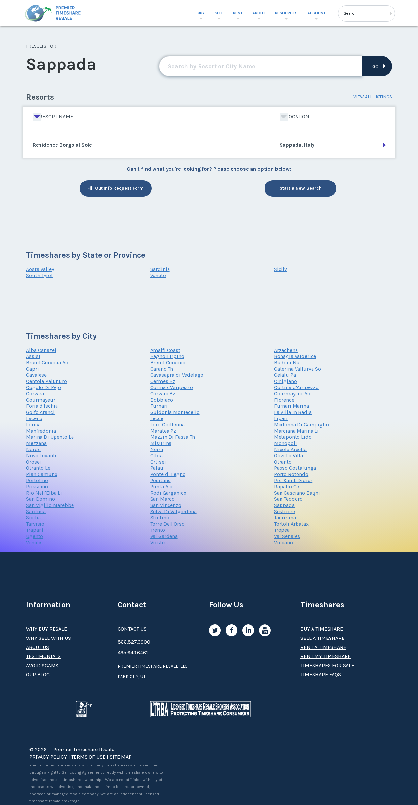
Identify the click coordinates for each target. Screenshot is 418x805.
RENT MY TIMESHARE (325, 656)
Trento (157, 530)
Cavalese (36, 375)
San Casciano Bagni (297, 493)
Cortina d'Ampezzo (296, 387)
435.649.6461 (133, 652)
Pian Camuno (41, 474)
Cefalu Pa (285, 375)
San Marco (162, 499)
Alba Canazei (41, 350)
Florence (284, 400)
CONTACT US (132, 629)
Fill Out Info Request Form (116, 188)
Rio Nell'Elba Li (44, 493)
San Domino (40, 499)
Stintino (159, 517)
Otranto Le (38, 468)
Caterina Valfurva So (297, 369)
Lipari (281, 418)
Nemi (156, 449)
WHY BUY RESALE (46, 629)
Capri (32, 369)
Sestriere (284, 511)
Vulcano (283, 542)
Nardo (33, 449)
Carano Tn (161, 369)
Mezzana (36, 443)
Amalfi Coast (165, 350)
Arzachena (286, 350)
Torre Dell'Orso (167, 524)
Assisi (33, 356)
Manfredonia (41, 431)
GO (375, 66)
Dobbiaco (161, 400)
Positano (160, 480)
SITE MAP (121, 757)
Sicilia (33, 517)
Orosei (33, 462)
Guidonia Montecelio (175, 412)
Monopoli (285, 443)
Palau (156, 468)
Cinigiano (285, 381)
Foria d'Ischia (42, 406)
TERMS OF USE (88, 757)
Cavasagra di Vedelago (176, 375)
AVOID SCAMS (42, 665)
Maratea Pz (163, 431)
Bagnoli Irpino (167, 356)
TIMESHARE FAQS (320, 674)
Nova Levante (41, 455)
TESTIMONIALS (43, 656)
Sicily (280, 269)
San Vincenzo (165, 505)
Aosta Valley (40, 269)
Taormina (285, 517)
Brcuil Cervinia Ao (47, 362)
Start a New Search (301, 188)
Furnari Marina (291, 406)
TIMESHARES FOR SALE (327, 665)
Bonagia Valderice (295, 356)
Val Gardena (164, 536)
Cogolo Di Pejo (43, 387)
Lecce (156, 418)
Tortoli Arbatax (291, 524)
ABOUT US (37, 647)
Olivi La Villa (288, 455)
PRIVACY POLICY (48, 757)
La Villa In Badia (293, 412)
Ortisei (158, 462)
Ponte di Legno (167, 474)
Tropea (282, 530)
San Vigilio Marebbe (50, 505)
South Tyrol (39, 275)
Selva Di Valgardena (173, 511)
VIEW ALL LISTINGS (372, 97)
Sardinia (160, 269)
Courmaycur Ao (292, 393)
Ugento (34, 536)
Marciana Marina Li (296, 431)
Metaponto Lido (293, 437)
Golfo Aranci (40, 412)
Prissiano (37, 486)
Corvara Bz (162, 393)
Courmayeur (40, 400)
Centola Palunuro (46, 381)
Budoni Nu (287, 362)
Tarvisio (35, 524)
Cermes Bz (162, 381)
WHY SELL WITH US (48, 638)
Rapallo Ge (286, 486)
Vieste (157, 542)
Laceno (34, 418)
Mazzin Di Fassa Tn (172, 437)
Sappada (284, 505)
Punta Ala (161, 486)
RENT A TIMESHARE (323, 647)
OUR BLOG (38, 674)
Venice (33, 542)
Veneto (158, 275)
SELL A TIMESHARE (322, 638)
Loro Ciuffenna (167, 424)
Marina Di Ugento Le (50, 437)
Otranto (283, 462)
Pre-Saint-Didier (293, 480)
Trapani (34, 530)
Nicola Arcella (290, 449)
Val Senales (287, 536)
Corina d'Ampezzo (171, 387)
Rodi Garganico (168, 493)
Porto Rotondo (291, 474)
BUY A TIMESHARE (321, 629)
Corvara (35, 393)
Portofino (37, 480)
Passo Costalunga (295, 468)
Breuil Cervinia (167, 362)
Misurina (160, 443)
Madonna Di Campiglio (301, 424)
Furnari (159, 406)
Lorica (33, 424)
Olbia (156, 455)
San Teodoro (288, 499)
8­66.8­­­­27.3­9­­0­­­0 (134, 642)
